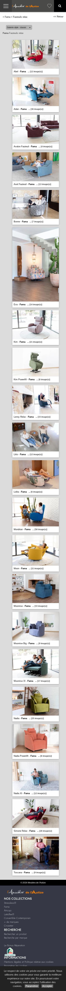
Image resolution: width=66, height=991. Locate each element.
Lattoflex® (9, 914)
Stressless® (10, 903)
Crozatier (8, 925)
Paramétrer (32, 986)
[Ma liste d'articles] (49, 6)
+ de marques (11, 922)
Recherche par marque (15, 938)
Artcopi (7, 910)
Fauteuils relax (20, 17)
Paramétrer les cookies (15, 966)
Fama (7, 17)
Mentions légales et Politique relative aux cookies (28, 962)
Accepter (47, 986)
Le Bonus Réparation (14, 945)
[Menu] (6, 6)
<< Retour (58, 16)
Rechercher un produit (15, 934)
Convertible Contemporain (17, 918)
